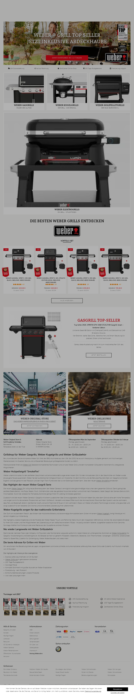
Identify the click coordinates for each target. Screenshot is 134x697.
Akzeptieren (117, 689)
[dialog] (67, 691)
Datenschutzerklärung (93, 691)
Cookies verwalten (117, 693)
